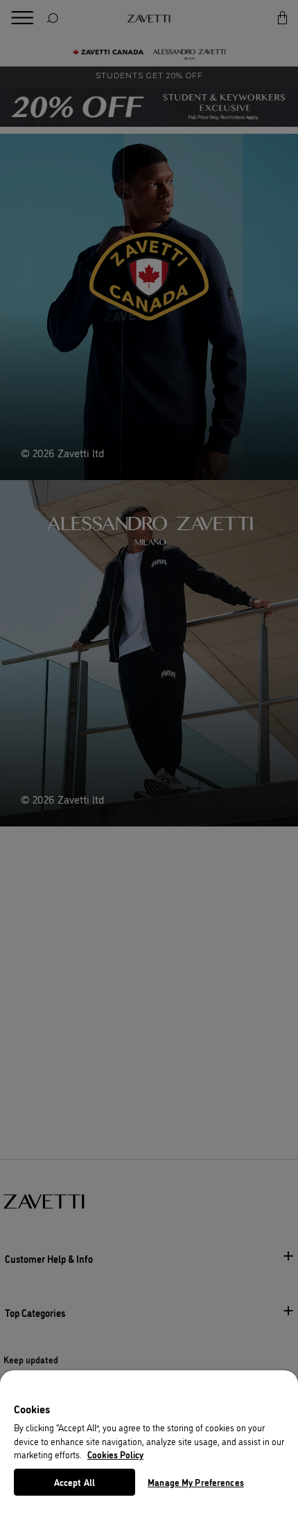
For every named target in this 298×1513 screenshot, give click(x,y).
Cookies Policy (115, 1454)
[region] (149, 1441)
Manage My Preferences (196, 1482)
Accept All (74, 1482)
